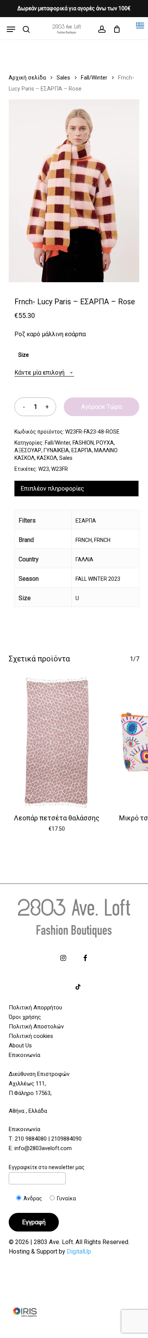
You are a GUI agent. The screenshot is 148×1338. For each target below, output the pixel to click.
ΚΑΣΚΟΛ (47, 458)
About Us (20, 1045)
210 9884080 (31, 1138)
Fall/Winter (94, 77)
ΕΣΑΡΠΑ (81, 450)
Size (23, 355)
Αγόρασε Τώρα (101, 406)
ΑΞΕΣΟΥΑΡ (27, 450)
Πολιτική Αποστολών (36, 1026)
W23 (43, 469)
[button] (11, 29)
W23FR (59, 469)
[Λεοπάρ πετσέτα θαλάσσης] (56, 742)
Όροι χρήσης (25, 1017)
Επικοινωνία (24, 1055)
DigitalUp (79, 1251)
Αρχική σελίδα (27, 77)
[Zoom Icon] (74, 193)
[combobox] (44, 372)
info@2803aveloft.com (43, 1148)
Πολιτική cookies (31, 1036)
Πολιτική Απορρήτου (35, 1007)
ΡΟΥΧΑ (105, 443)
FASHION (83, 443)
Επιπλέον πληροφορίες (52, 488)
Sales (63, 77)
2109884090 (66, 1138)
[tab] (76, 488)
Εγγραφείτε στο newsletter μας (47, 1167)
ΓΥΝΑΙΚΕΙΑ (56, 450)
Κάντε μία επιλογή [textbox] (39, 372)
